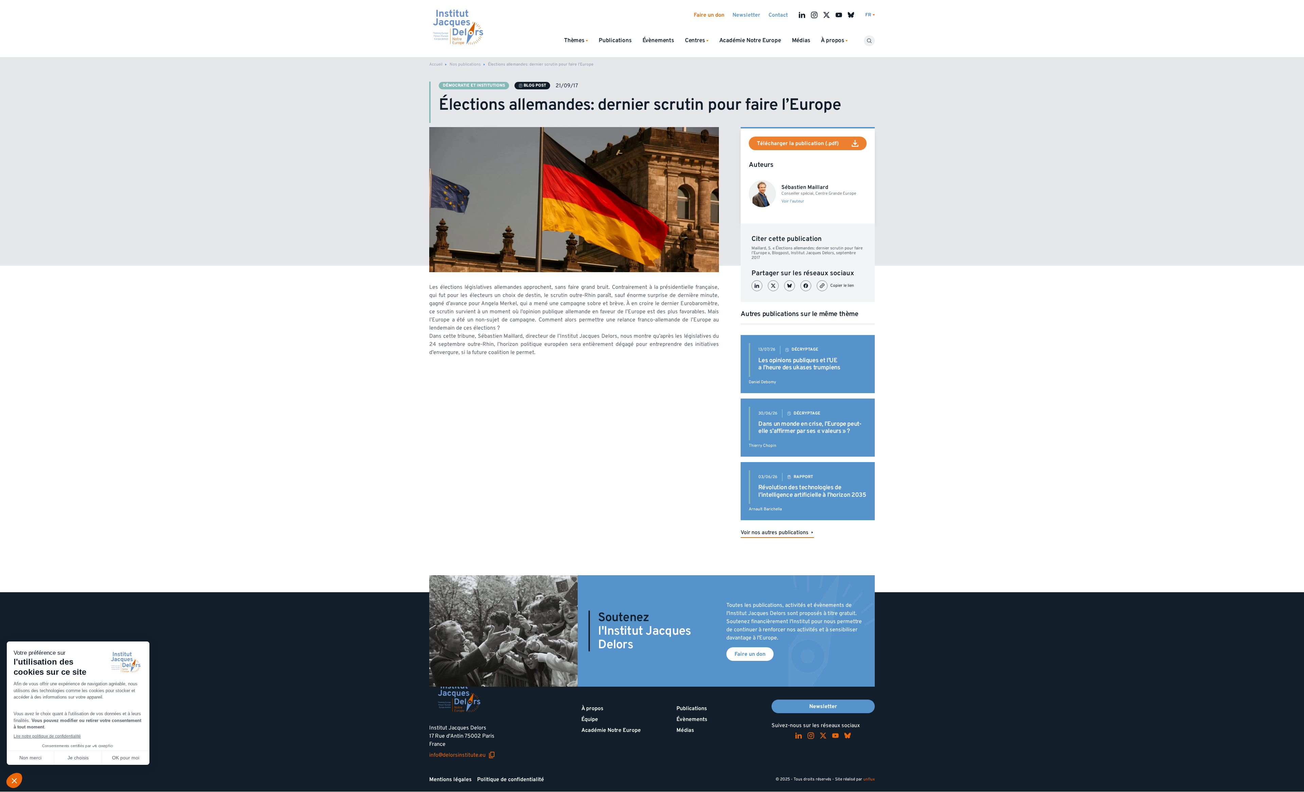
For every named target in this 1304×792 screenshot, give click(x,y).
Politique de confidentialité (510, 779)
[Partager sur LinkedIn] (756, 285)
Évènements (658, 40)
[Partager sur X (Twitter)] (773, 285)
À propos (592, 708)
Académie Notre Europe (750, 40)
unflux (869, 779)
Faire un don (709, 15)
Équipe (589, 719)
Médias (801, 40)
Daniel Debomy (762, 382)
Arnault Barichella (765, 509)
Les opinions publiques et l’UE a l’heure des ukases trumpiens (799, 364)
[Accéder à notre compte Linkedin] (802, 15)
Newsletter (746, 15)
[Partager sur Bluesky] (789, 285)
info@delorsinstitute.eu (462, 755)
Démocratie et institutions (474, 85)
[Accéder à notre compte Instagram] (814, 15)
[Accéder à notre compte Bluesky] (851, 15)
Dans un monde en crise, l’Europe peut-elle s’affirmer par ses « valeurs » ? (809, 428)
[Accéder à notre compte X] (826, 15)
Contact (778, 15)
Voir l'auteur (792, 201)
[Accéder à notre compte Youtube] (838, 15)
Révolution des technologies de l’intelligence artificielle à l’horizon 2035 (812, 491)
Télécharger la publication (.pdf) (798, 143)
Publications (615, 40)
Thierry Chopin (762, 445)
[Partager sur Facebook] (805, 285)
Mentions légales (450, 779)
